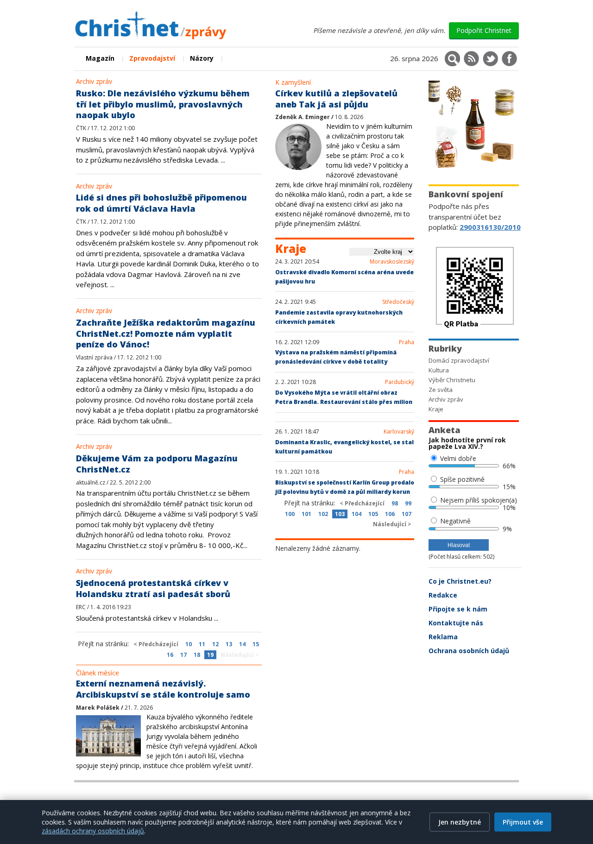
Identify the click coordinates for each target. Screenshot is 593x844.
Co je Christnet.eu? (460, 581)
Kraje (436, 409)
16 (170, 655)
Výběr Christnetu (452, 380)
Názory (202, 58)
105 (373, 514)
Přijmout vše (523, 822)
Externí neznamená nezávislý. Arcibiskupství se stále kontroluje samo (163, 689)
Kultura (439, 370)
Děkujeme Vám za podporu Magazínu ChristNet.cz (157, 464)
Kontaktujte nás (456, 622)
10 (188, 644)
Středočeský (398, 302)
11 (202, 644)
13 (229, 644)
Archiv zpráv (94, 81)
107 (406, 514)
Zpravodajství (152, 58)
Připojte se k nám (458, 609)
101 (306, 514)
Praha (406, 342)
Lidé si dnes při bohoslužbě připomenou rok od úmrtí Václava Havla (161, 203)
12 (215, 644)
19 (210, 655)
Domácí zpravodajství (459, 360)
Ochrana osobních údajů (469, 650)
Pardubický (399, 382)
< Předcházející (155, 644)
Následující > (240, 655)
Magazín (100, 58)
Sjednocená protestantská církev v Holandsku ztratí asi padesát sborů (153, 588)
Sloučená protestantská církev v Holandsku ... (147, 618)
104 (356, 514)
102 (323, 514)
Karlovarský (399, 431)
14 (242, 644)
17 (183, 655)
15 (255, 644)
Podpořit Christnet (483, 30)
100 (290, 514)
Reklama (443, 636)
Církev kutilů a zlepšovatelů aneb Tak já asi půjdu (336, 99)
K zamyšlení (293, 82)
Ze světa (441, 389)
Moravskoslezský (392, 261)
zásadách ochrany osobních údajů (93, 830)
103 (340, 514)
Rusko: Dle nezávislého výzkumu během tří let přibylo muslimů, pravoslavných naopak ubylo (163, 104)
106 (390, 514)
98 (394, 503)
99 (408, 503)
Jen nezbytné (459, 822)
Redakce (443, 595)
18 (197, 655)
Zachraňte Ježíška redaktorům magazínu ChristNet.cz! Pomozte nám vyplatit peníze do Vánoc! (165, 333)
